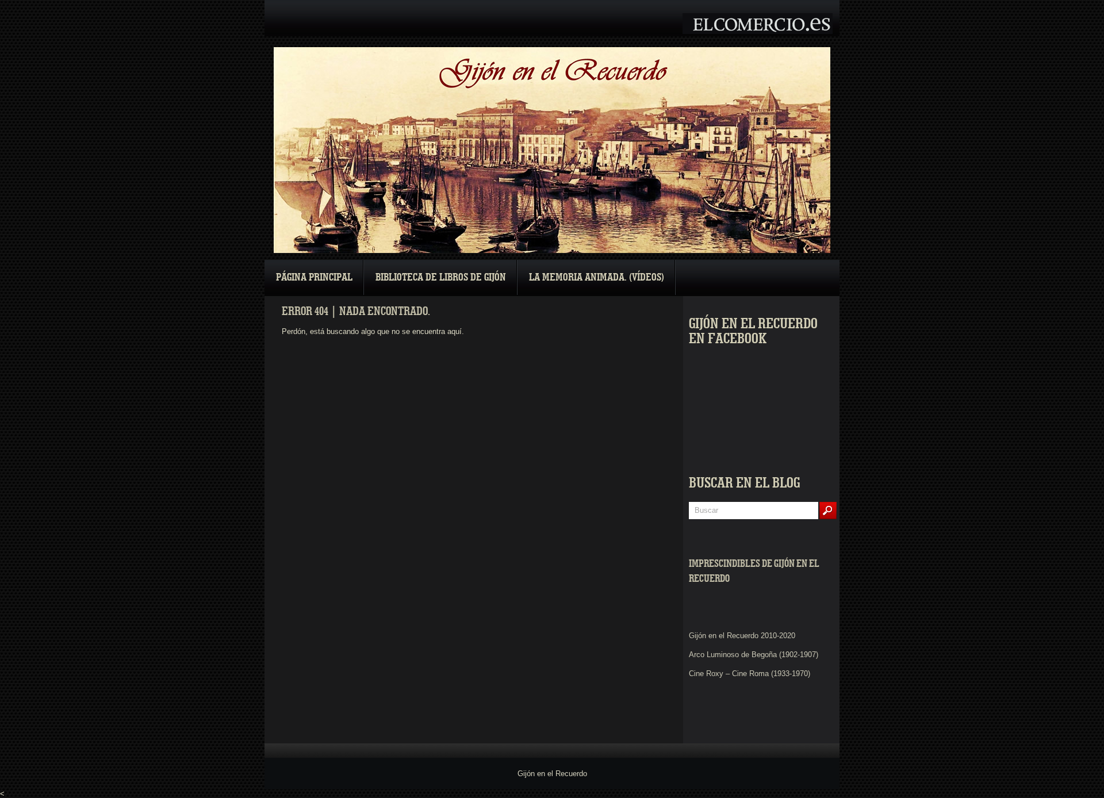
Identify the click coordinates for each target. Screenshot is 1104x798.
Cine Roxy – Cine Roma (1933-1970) (749, 673)
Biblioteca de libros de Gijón (440, 277)
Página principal (314, 277)
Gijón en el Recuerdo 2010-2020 (742, 635)
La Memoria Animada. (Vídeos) (596, 277)
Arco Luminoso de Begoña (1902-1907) (753, 654)
